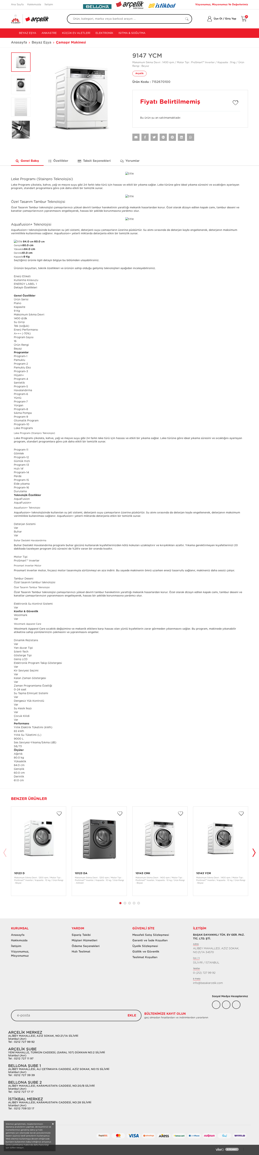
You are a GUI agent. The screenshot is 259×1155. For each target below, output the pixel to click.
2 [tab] (125, 903)
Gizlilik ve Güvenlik (145, 951)
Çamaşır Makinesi (71, 42)
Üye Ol (218, 19)
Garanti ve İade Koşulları (150, 940)
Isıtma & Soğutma (132, 33)
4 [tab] (134, 903)
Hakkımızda (34, 4)
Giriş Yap (230, 19)
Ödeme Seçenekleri (86, 946)
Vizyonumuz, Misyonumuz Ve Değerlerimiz (221, 4)
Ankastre (49, 33)
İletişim (49, 4)
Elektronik (104, 33)
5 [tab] (138, 903)
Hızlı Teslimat (81, 951)
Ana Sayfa (17, 4)
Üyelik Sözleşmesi (145, 946)
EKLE (132, 1015)
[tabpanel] (38, 851)
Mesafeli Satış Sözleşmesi (150, 935)
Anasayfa (19, 42)
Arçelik (139, 73)
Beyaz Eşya (27, 33)
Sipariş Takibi (81, 935)
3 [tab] (129, 903)
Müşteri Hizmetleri (84, 940)
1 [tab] (120, 903)
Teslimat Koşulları (144, 957)
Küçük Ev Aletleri (76, 33)
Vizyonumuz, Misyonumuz (18, 953)
